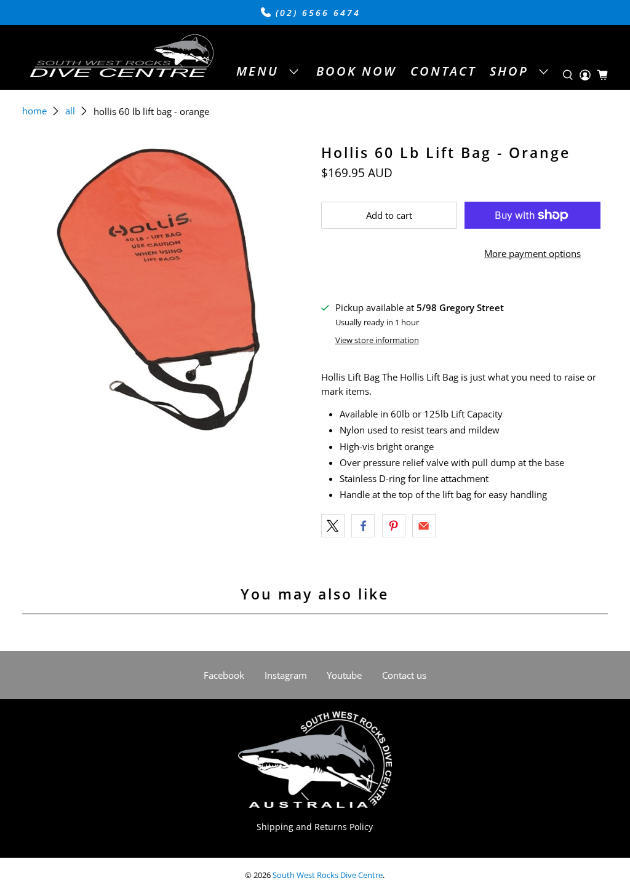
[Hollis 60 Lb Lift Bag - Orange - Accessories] (165, 288)
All (70, 111)
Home (34, 111)
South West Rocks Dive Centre (328, 875)
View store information (377, 340)
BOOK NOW (356, 71)
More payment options (532, 253)
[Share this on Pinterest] (393, 525)
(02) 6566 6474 (316, 12)
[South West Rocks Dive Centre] (121, 57)
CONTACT (443, 71)
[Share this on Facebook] (363, 525)
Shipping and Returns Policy (315, 827)
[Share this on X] (333, 525)
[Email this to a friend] (424, 525)
